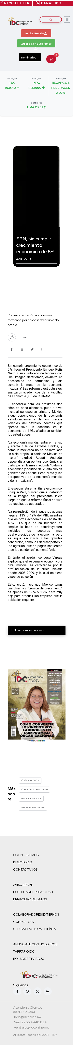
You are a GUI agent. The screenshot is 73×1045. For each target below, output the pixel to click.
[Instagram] (27, 991)
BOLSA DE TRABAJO (28, 959)
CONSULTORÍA (24, 922)
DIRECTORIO (22, 862)
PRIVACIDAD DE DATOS (30, 899)
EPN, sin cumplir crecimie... (28, 630)
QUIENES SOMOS (26, 855)
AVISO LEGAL (23, 885)
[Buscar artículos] (51, 19)
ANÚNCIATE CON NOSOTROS (35, 944)
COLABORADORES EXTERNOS (36, 914)
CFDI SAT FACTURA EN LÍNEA (34, 929)
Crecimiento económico (34, 789)
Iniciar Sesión (34, 33)
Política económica (31, 798)
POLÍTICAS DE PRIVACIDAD (33, 892)
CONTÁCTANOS (25, 869)
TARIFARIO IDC (24, 951)
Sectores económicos (33, 807)
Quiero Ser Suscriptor (36, 43)
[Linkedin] (48, 991)
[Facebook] (17, 991)
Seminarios (28, 57)
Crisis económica (30, 780)
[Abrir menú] (67, 19)
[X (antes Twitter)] (37, 991)
